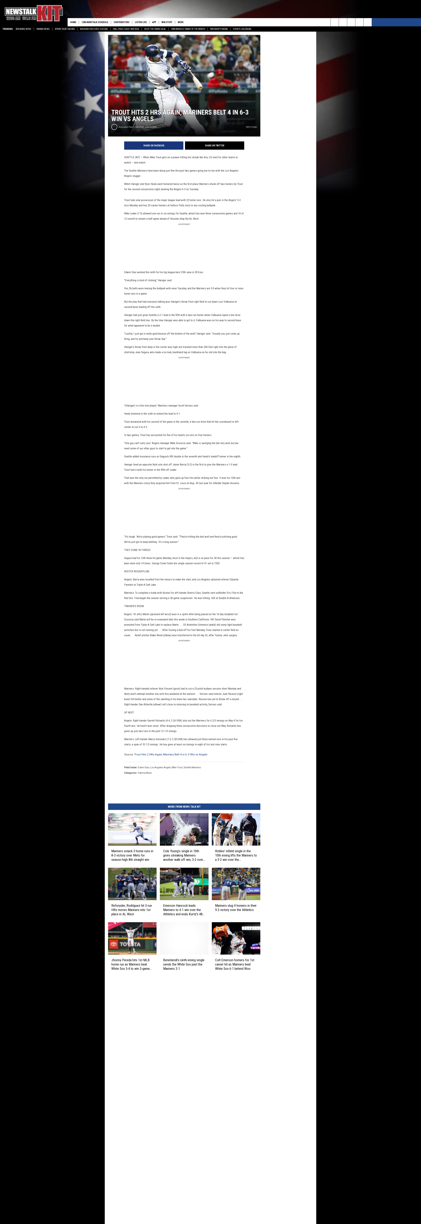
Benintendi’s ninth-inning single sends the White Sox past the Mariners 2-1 (183, 964)
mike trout (177, 767)
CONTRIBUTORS (121, 22)
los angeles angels (160, 767)
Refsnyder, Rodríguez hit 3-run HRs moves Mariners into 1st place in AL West (131, 910)
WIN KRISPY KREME (219, 29)
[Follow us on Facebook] (351, 22)
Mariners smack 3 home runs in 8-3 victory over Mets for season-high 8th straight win (132, 855)
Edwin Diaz (143, 767)
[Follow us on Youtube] (368, 22)
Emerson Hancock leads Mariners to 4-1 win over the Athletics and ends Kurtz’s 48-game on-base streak (183, 910)
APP (154, 22)
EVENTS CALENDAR (242, 29)
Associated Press (126, 127)
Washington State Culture (94, 29)
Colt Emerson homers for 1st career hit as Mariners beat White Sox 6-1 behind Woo (234, 964)
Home (73, 22)
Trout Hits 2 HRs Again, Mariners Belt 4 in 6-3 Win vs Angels (170, 754)
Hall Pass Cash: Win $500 (126, 29)
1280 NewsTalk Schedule (95, 22)
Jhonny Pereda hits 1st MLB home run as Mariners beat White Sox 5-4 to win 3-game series (130, 964)
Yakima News (43, 29)
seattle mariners (192, 767)
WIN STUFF (166, 22)
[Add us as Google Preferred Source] (343, 22)
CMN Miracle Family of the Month (188, 29)
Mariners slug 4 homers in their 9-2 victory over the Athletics (236, 908)
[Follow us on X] (359, 22)
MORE (181, 22)
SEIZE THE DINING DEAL (155, 29)
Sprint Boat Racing (65, 29)
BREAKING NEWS (23, 29)
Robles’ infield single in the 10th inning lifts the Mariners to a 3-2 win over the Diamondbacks (236, 855)
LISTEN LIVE (141, 22)
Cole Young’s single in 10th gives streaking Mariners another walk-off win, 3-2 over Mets (183, 855)
